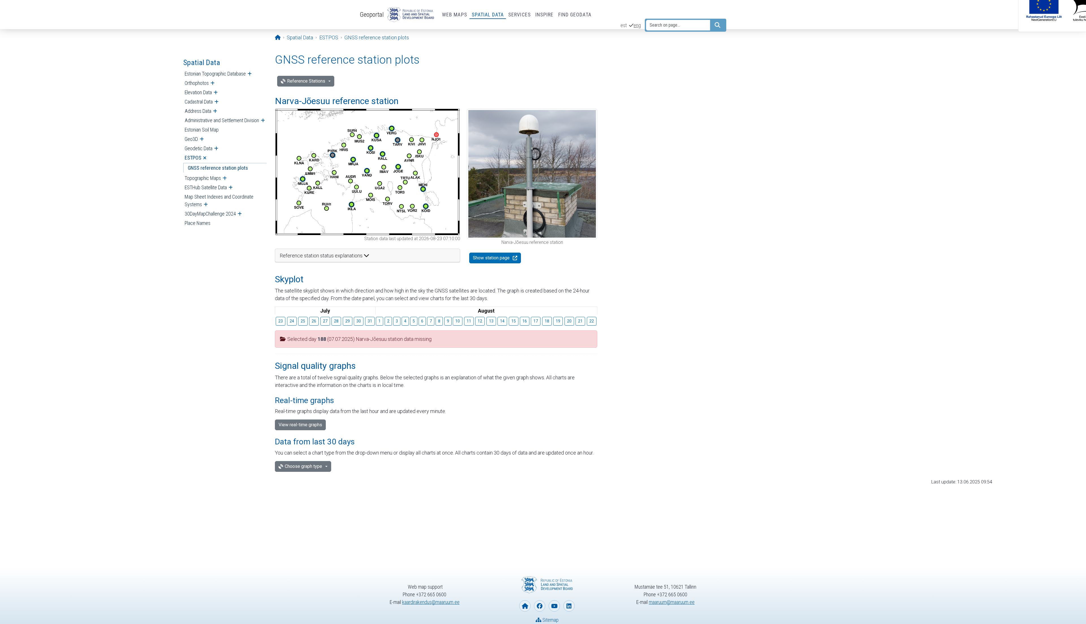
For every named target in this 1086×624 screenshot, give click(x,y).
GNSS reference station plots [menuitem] (218, 168)
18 (547, 321)
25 (303, 321)
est (623, 25)
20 (569, 321)
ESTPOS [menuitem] (193, 158)
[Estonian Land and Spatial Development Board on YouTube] (554, 606)
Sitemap (550, 620)
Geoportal (372, 14)
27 (325, 321)
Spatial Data (488, 15)
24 (292, 321)
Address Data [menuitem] (198, 111)
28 (336, 321)
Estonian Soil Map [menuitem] (202, 130)
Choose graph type (303, 466)
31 (370, 321)
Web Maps (454, 15)
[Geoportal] (409, 15)
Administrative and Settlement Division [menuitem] (222, 120)
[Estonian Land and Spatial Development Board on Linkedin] (569, 606)
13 (491, 321)
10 (457, 321)
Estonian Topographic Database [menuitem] (215, 74)
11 (469, 321)
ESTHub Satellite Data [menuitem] (206, 187)
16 (524, 321)
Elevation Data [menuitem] (198, 92)
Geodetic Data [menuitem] (198, 148)
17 (535, 321)
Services (519, 15)
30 (358, 321)
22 (591, 321)
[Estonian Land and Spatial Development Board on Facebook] (539, 606)
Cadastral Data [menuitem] (199, 102)
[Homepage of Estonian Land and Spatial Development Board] (525, 606)
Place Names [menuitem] (197, 223)
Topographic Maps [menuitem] (203, 178)
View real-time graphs (300, 424)
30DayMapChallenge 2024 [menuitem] (210, 214)
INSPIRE (544, 15)
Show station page (491, 258)
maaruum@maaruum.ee (672, 602)
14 (502, 321)
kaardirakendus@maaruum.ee (431, 602)
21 (580, 321)
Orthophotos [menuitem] (197, 83)
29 (347, 321)
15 (513, 321)
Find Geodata (574, 15)
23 (280, 321)
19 (558, 321)
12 (480, 321)
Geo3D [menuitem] (191, 139)
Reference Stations (306, 81)
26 (314, 321)
